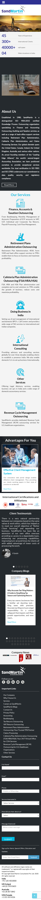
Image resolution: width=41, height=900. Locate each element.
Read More (9, 185)
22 (34, 641)
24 (15, 644)
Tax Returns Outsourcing (13, 721)
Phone (4, 788)
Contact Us (7, 710)
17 (20, 641)
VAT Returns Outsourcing (13, 724)
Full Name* (5, 764)
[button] (3, 23)
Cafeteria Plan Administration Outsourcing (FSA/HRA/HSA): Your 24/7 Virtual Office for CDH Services (20, 738)
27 (23, 644)
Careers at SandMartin (12, 704)
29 (28, 644)
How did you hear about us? (11, 812)
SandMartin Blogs (10, 707)
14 (12, 641)
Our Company (9, 695)
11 (34, 638)
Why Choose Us (9, 698)
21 (31, 641)
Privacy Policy (8, 713)
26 (20, 644)
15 (15, 641)
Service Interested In (9, 799)
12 (7, 641)
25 (18, 644)
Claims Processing (10, 733)
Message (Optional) (8, 824)
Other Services (9, 753)
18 (23, 641)
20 (28, 641)
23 (12, 644)
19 (26, 641)
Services (6, 701)
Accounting (7, 716)
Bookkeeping (8, 719)
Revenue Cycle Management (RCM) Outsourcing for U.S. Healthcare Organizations (17, 747)
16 (18, 641)
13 (9, 641)
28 (26, 644)
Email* (4, 776)
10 (31, 638)
